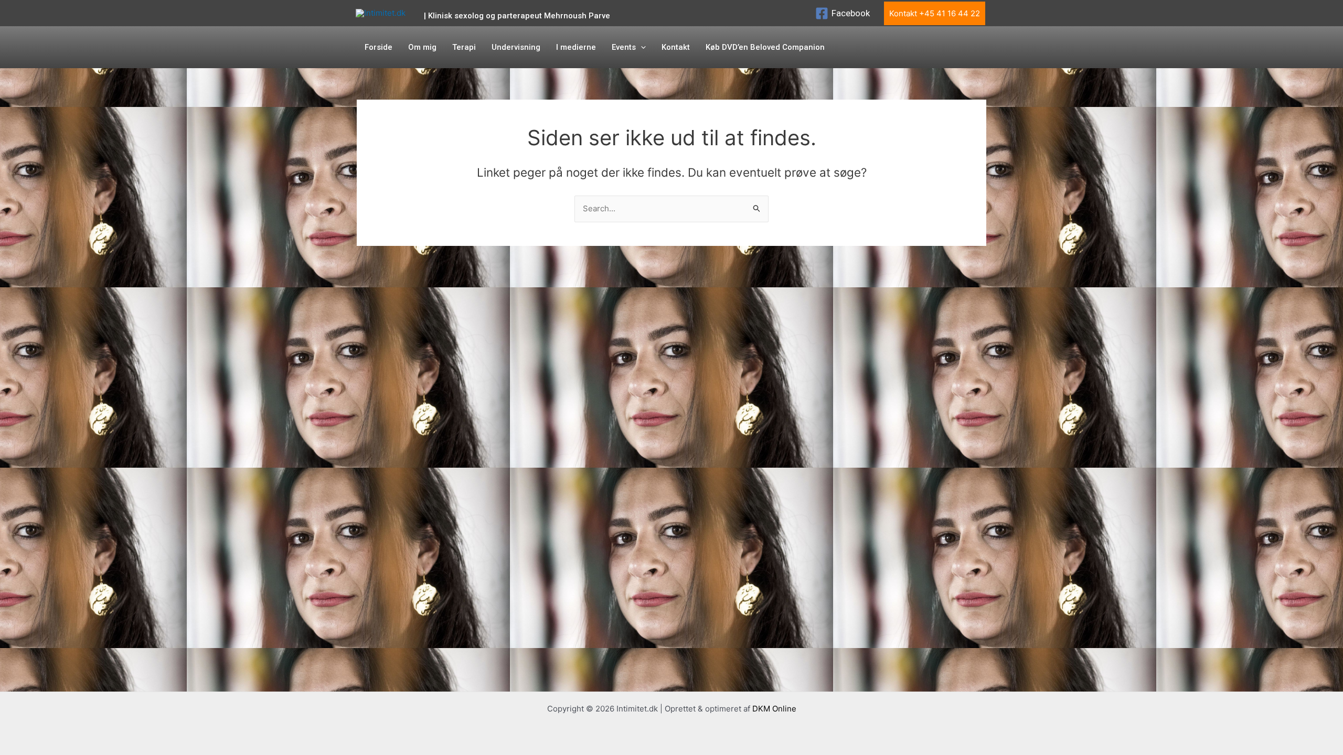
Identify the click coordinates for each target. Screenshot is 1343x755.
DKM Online (774, 709)
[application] (641, 47)
